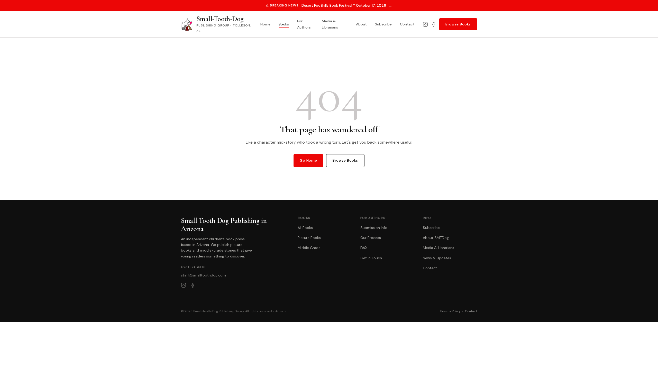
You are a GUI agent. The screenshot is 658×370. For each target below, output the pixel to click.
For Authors (304, 24)
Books (284, 24)
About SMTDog (436, 237)
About (361, 24)
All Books (305, 227)
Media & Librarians (330, 24)
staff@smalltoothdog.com (203, 275)
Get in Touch (371, 258)
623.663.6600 (193, 267)
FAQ (363, 247)
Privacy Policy (450, 311)
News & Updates (437, 258)
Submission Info (373, 227)
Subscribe (383, 24)
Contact (407, 24)
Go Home (308, 160)
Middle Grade (309, 247)
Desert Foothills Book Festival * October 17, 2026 (346, 5)
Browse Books (458, 24)
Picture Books (309, 237)
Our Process (370, 237)
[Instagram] (425, 24)
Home (265, 24)
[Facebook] (433, 24)
